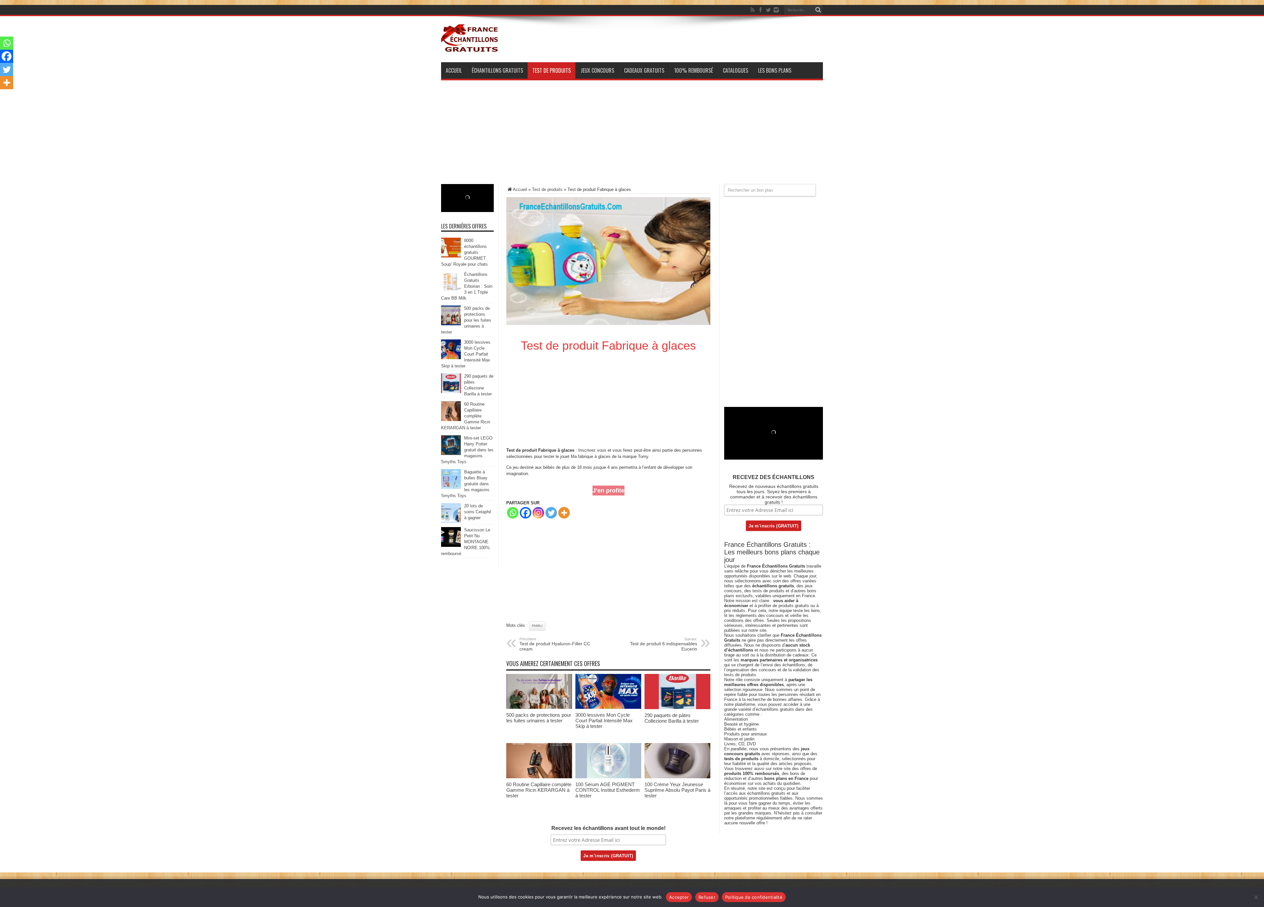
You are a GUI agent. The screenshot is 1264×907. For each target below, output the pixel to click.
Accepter (679, 897)
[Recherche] (818, 10)
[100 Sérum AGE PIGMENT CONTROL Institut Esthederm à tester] (608, 776)
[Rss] (752, 10)
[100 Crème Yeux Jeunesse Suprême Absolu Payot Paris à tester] (677, 776)
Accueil (454, 70)
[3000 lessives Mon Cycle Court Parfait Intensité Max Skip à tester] (608, 707)
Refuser (706, 897)
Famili (537, 625)
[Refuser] (1255, 897)
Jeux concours (597, 70)
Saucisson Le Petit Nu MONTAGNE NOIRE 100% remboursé (465, 541)
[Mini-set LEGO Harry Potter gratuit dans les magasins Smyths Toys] (451, 453)
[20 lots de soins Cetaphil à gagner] (451, 521)
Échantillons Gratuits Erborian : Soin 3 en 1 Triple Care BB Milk (466, 286)
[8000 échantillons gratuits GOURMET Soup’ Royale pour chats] (451, 255)
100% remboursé (693, 70)
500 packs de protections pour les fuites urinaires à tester (538, 717)
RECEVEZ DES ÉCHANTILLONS (773, 477)
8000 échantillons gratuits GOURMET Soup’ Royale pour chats (464, 252)
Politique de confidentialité (753, 897)
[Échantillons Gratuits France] (470, 49)
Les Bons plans (774, 70)
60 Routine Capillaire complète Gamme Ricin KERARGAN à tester (538, 790)
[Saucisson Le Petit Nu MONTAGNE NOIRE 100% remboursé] (451, 545)
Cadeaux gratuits (644, 70)
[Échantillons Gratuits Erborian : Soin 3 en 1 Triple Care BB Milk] (451, 289)
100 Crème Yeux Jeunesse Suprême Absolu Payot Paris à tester (677, 790)
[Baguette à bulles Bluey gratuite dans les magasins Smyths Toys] (451, 487)
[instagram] (776, 10)
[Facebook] (760, 10)
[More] (564, 513)
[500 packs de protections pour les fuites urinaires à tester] (539, 707)
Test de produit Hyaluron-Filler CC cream (554, 644)
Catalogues (735, 70)
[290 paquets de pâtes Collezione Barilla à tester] (677, 707)
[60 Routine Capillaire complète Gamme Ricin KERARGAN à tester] (539, 776)
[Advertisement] (632, 138)
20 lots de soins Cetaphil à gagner (477, 511)
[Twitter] (768, 10)
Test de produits (551, 70)
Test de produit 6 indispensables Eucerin (663, 644)
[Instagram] (538, 513)
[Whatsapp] (512, 513)
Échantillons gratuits (497, 70)
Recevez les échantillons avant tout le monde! (608, 828)
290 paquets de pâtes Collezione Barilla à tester (672, 718)
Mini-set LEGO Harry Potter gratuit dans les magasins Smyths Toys (467, 450)
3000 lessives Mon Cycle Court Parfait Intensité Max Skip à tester (604, 720)
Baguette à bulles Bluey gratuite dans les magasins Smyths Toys (465, 483)
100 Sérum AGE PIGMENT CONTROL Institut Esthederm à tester (607, 790)
